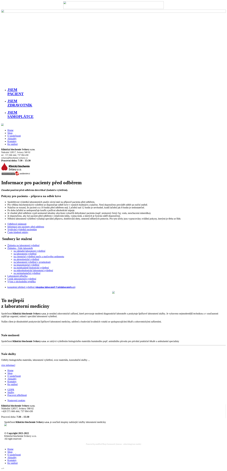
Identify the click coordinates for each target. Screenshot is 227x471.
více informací (8, 365)
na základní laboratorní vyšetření (29, 251)
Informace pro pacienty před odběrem (25, 226)
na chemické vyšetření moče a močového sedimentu (39, 256)
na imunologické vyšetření (26, 265)
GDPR (10, 389)
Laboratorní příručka (17, 276)
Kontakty (12, 141)
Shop (10, 133)
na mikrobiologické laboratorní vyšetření (33, 270)
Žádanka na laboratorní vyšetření (23, 245)
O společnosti (14, 135)
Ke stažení (12, 144)
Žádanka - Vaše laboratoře (20, 248)
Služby (10, 392)
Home (10, 130)
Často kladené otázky (17, 232)
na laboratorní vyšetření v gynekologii (32, 262)
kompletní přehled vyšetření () (41, 287)
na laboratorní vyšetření (25, 253)
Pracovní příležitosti (17, 395)
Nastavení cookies (16, 400)
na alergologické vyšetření (26, 259)
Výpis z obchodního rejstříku (21, 281)
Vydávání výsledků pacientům (22, 229)
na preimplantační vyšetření (27, 273)
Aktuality (12, 138)
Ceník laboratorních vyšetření (21, 278)
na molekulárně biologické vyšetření (31, 267)
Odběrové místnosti (16, 224)
